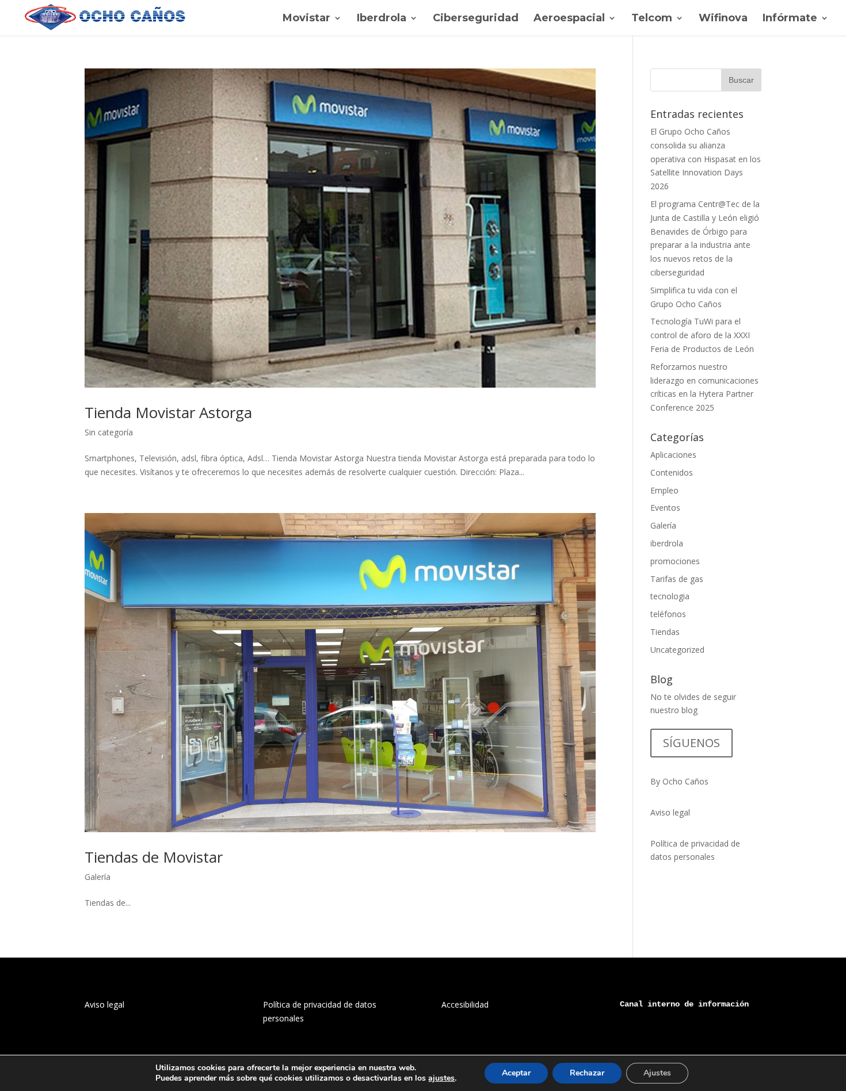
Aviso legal (670, 812)
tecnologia (669, 596)
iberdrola (666, 543)
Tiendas (665, 631)
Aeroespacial (569, 19)
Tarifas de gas (676, 578)
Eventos (665, 507)
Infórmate (790, 19)
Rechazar (587, 1072)
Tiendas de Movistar (154, 857)
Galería (97, 876)
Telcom (651, 19)
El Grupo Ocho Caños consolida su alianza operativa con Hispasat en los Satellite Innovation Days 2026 (705, 159)
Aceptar (516, 1072)
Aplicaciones (673, 454)
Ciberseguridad (476, 19)
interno (663, 1004)
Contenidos (671, 472)
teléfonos (668, 613)
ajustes (441, 1078)
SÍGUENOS (691, 743)
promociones (675, 561)
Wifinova (723, 19)
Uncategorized (677, 649)
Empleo (664, 490)
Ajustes (657, 1072)
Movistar (306, 19)
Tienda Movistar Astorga (168, 412)
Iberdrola (381, 19)
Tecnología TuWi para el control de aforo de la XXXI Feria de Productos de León (702, 335)
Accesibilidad (465, 1004)
